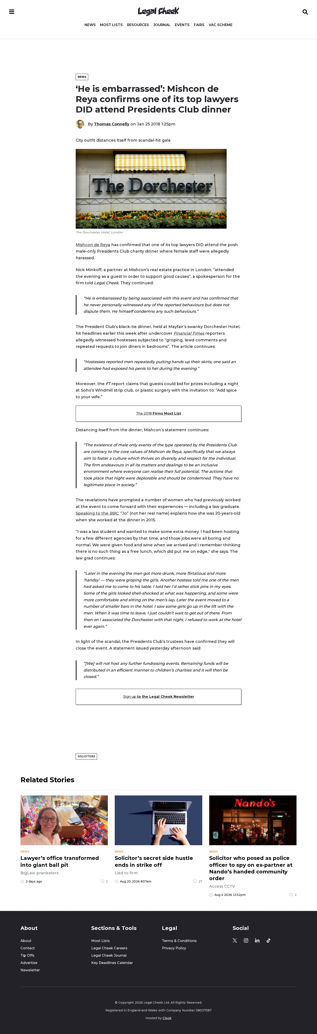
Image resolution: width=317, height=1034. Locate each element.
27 (200, 881)
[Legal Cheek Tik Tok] (268, 940)
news (24, 851)
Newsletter (30, 970)
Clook (167, 1018)
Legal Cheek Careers (109, 948)
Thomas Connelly (111, 124)
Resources (138, 25)
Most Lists (111, 25)
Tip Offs (27, 955)
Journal (162, 25)
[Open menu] (11, 11)
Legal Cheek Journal (109, 955)
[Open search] (305, 11)
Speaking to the (97, 513)
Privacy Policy (174, 948)
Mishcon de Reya (93, 244)
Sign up (158, 697)
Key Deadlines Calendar (112, 963)
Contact (27, 948)
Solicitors (86, 756)
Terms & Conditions (179, 941)
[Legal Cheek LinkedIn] (257, 940)
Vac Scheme (220, 25)
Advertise (28, 963)
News (90, 25)
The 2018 (158, 413)
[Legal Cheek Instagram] (246, 940)
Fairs (199, 25)
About (25, 941)
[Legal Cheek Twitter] (235, 940)
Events (182, 25)
